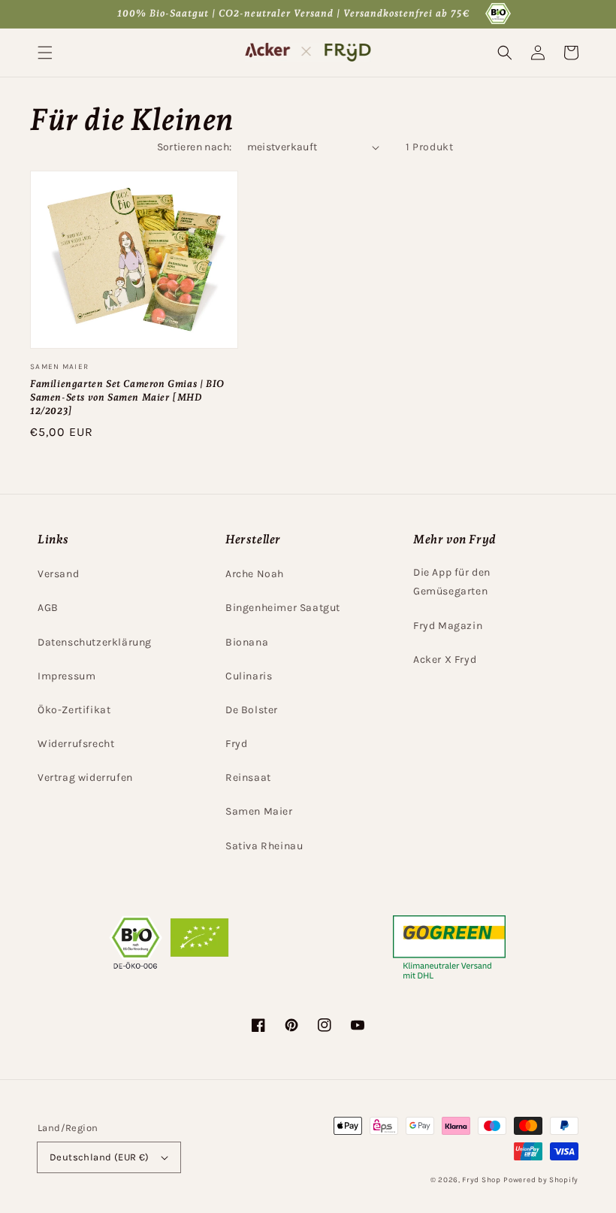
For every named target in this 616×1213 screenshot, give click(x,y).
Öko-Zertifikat (74, 709)
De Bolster (251, 709)
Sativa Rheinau (264, 845)
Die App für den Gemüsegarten (452, 581)
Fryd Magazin (447, 625)
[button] (45, 52)
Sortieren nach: (194, 147)
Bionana (246, 642)
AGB (48, 607)
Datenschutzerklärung (95, 642)
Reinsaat (248, 777)
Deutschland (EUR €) (99, 1157)
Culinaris (248, 676)
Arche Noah (254, 573)
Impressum (66, 676)
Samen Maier (259, 811)
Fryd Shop (481, 1179)
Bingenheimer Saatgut (282, 607)
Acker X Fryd (444, 659)
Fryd (236, 743)
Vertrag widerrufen (85, 777)
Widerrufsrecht (76, 743)
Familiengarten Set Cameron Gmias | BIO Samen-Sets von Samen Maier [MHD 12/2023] (127, 397)
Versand (58, 573)
